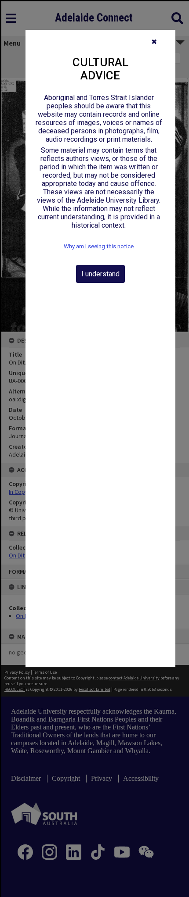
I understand (100, 274)
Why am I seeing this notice (99, 246)
